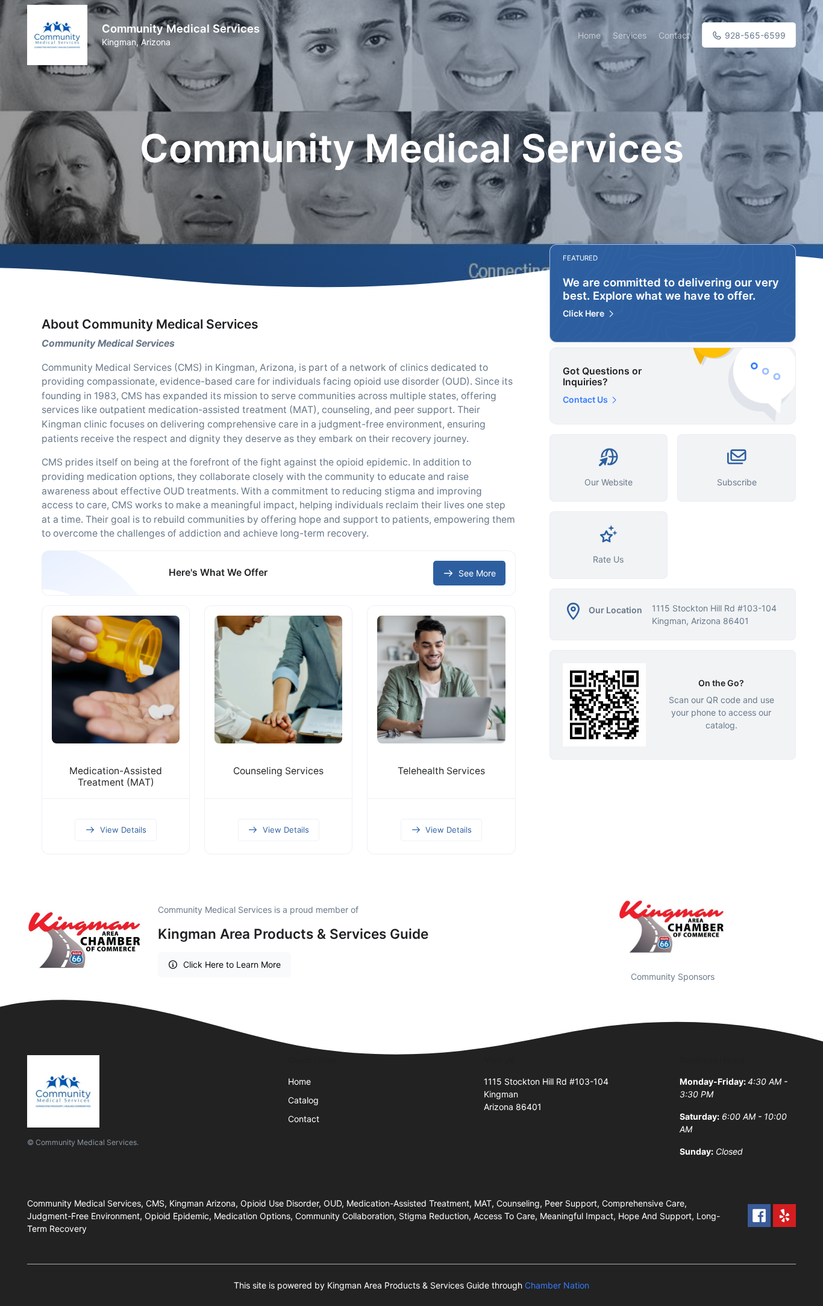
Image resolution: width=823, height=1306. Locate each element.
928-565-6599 (754, 35)
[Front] (59, 35)
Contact (674, 35)
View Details (123, 829)
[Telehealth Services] (441, 679)
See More (477, 573)
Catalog (303, 1100)
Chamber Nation (557, 1285)
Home (589, 35)
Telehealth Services (441, 771)
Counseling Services (278, 771)
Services (629, 35)
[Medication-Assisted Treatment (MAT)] (116, 679)
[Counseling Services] (278, 679)
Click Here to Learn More (232, 964)
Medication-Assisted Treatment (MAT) (115, 776)
